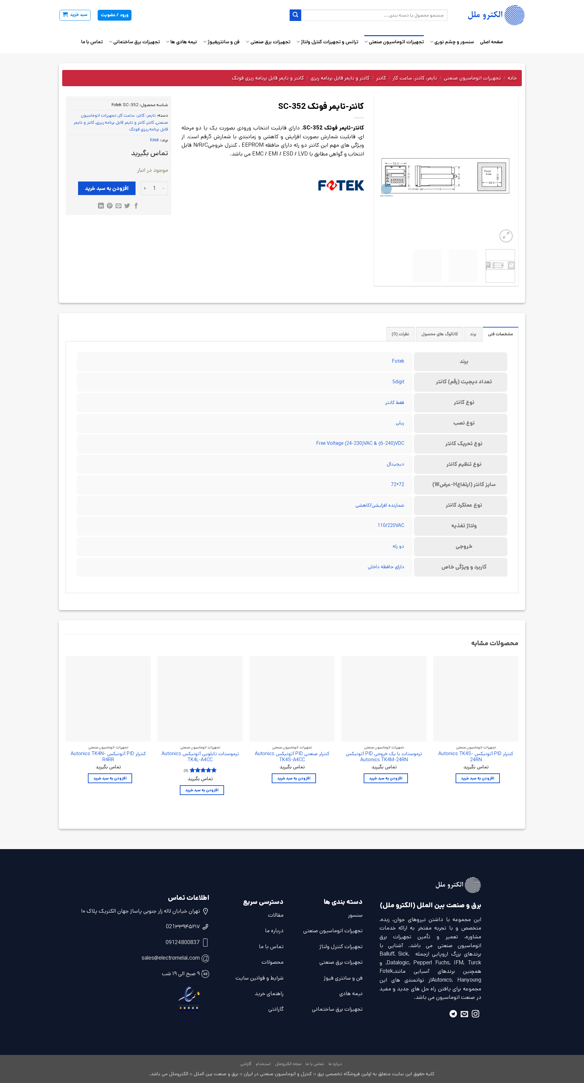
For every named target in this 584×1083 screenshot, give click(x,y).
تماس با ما (92, 42)
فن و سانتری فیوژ (343, 978)
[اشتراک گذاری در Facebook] (136, 206)
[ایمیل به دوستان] (118, 206)
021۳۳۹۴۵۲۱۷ (183, 927)
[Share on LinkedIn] (101, 206)
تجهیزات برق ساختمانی (136, 42)
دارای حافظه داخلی (386, 566)
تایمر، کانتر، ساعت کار (415, 77)
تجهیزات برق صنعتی (270, 42)
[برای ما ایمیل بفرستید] (464, 1015)
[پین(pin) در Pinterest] (110, 206)
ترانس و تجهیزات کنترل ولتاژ (329, 42)
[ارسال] (295, 15)
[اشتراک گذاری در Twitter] (127, 206)
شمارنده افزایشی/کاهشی (380, 505)
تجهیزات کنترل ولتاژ (341, 946)
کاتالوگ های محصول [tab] (439, 334)
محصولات (273, 962)
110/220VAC (391, 525)
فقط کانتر (394, 402)
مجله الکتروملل (288, 1064)
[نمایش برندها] (341, 185)
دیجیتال (395, 464)
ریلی (400, 422)
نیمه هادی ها (183, 42)
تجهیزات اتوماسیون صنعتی (396, 42)
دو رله (398, 546)
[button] (75, 15)
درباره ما (274, 931)
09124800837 (183, 942)
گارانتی (276, 1009)
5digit (398, 382)
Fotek (398, 361)
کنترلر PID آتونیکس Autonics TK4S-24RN (475, 757)
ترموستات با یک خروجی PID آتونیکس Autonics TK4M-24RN (384, 757)
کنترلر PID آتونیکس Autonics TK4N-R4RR (108, 757)
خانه (512, 77)
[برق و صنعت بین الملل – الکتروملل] (491, 15)
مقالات (276, 915)
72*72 (397, 484)
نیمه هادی (351, 993)
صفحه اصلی (491, 42)
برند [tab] (473, 334)
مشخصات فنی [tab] (500, 334)
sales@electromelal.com (171, 958)
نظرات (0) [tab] (400, 334)
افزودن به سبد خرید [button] (477, 778)
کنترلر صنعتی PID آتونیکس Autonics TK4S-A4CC (292, 757)
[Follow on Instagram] (475, 1015)
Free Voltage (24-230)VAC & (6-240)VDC (360, 443)
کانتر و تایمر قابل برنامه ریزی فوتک (268, 77)
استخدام (263, 1064)
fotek (154, 140)
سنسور (355, 915)
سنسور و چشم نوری (454, 42)
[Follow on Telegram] (453, 1015)
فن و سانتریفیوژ (224, 42)
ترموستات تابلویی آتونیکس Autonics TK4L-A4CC (200, 757)
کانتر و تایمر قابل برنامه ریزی (340, 77)
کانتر (381, 77)
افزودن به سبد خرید (107, 188)
